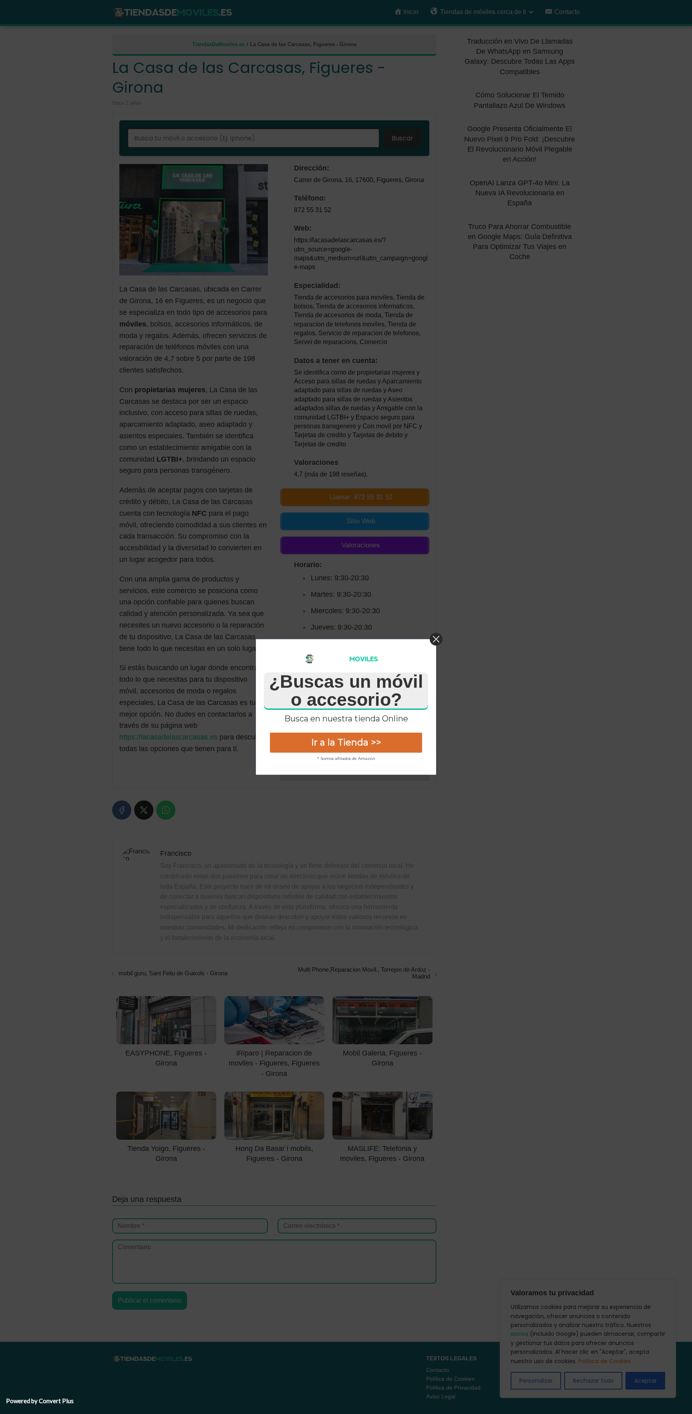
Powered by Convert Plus (40, 1400)
